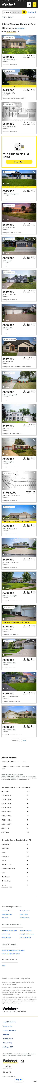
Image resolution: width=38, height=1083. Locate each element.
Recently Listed (11, 31)
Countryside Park (6, 914)
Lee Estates (4, 917)
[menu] (34, 4)
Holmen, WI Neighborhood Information (13, 950)
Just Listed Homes (25, 937)
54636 (3, 965)
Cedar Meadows (6, 911)
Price (3, 17)
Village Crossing (24, 917)
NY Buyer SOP (8, 1047)
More (10, 17)
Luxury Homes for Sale (27, 934)
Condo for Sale (6, 937)
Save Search (32, 12)
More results (20, 28)
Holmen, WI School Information (10, 954)
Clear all (32, 17)
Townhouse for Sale (25, 930)
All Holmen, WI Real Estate (9, 930)
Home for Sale (5, 934)
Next (24, 741)
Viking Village (24, 914)
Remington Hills (24, 911)
